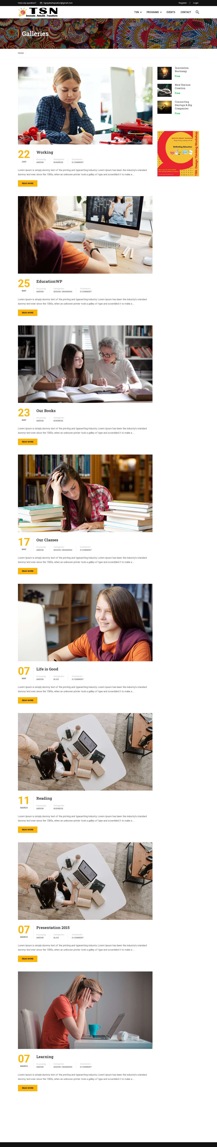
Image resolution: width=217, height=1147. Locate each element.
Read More (27, 183)
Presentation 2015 (53, 927)
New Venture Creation (182, 86)
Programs (153, 12)
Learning (45, 1056)
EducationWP (49, 281)
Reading (44, 798)
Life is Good (47, 669)
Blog (56, 679)
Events (171, 12)
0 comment (78, 162)
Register (183, 3)
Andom (40, 162)
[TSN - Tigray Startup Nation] (38, 12)
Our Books (46, 410)
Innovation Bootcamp (182, 69)
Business (58, 162)
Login (195, 3)
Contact (186, 12)
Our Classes (47, 539)
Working (44, 152)
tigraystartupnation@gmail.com (58, 3)
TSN (136, 12)
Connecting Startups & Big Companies (183, 105)
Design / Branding (63, 292)
